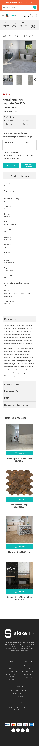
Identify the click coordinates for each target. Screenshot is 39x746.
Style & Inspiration (11, 671)
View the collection (28, 165)
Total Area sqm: (10, 142)
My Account (28, 666)
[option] (8, 80)
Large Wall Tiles (26, 35)
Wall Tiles (16, 35)
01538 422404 (19, 696)
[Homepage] (19, 637)
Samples (11, 679)
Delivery (27, 669)
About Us (11, 666)
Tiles (10, 35)
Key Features (12, 384)
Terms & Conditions (28, 674)
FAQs (7, 398)
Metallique (6, 37)
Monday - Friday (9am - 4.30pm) (19, 690)
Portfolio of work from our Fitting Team (19, 710)
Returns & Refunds (28, 671)
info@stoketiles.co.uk (19, 693)
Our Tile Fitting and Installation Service (19, 707)
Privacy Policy (28, 677)
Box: (27, 142)
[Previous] (4, 79)
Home (4, 35)
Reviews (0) (11, 391)
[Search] (34, 7)
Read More (22, 453)
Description (11, 319)
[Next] (35, 79)
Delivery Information (16, 405)
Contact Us (10, 165)
